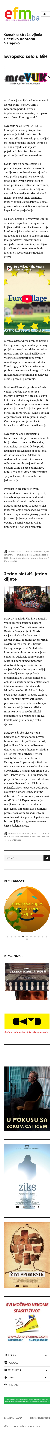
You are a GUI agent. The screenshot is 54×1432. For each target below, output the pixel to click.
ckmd (18, 555)
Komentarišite (11, 561)
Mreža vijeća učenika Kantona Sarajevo (28, 558)
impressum (35, 1418)
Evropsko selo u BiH (26, 56)
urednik (12, 551)
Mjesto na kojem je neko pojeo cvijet (27, 909)
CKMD (19, 1418)
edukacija (27, 555)
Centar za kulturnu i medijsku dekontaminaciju (26, 1032)
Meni (45, 14)
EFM (6, 1418)
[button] (6, 982)
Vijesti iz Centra (39, 833)
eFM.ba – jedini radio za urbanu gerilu (22, 1426)
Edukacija (38, 551)
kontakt (46, 1418)
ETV (12, 1418)
